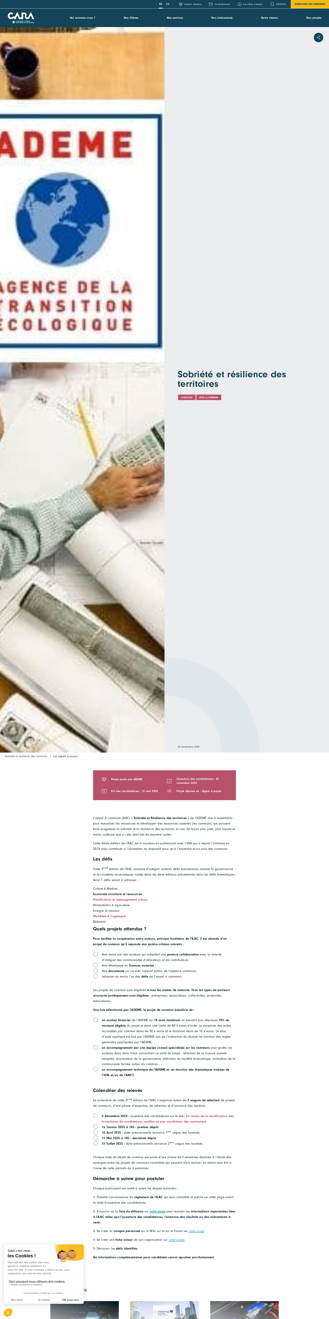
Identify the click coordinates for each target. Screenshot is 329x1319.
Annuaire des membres (310, 4)
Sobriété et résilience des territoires (26, 756)
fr (160, 4)
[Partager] (318, 37)
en (167, 4)
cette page (196, 1231)
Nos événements (222, 17)
